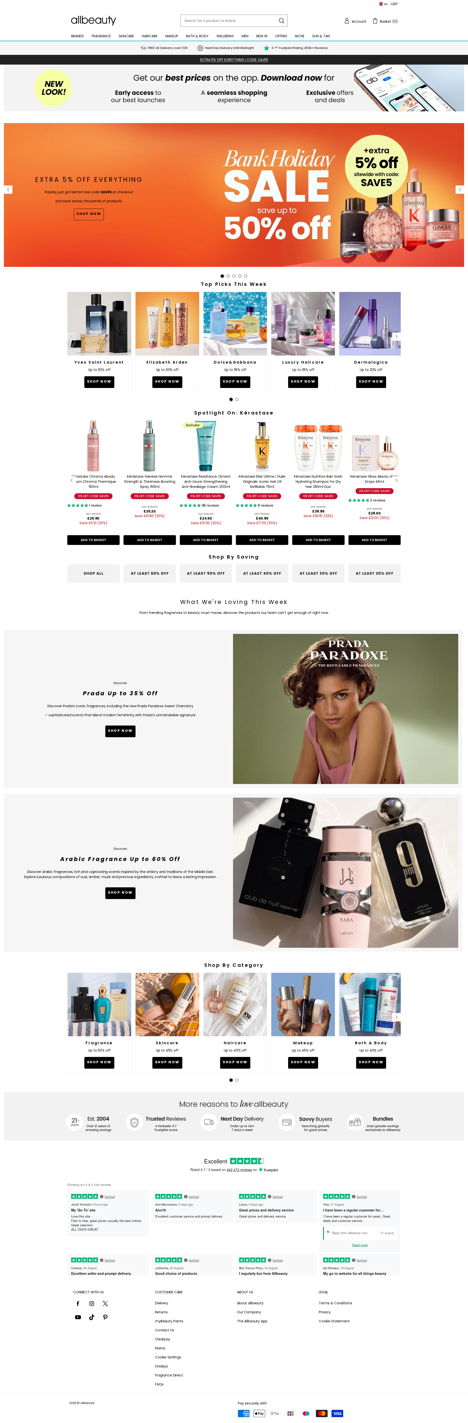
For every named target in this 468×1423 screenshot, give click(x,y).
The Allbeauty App (252, 1321)
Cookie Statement (334, 1321)
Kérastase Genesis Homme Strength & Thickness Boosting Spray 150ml (93, 481)
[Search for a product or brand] (281, 21)
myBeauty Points (169, 1321)
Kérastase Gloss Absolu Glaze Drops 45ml (318, 479)
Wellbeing (225, 36)
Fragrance (101, 36)
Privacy (325, 1312)
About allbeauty (250, 1303)
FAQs (159, 1384)
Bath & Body (197, 36)
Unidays (161, 1366)
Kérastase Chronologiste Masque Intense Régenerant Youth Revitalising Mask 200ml (375, 481)
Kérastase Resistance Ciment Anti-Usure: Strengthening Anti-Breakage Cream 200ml (149, 481)
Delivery (161, 1303)
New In (261, 36)
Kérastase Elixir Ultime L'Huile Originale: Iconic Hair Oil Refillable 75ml (206, 481)
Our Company (249, 1312)
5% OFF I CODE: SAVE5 (93, 496)
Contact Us (164, 1330)
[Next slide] (460, 189)
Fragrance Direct (169, 1375)
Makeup (171, 36)
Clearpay (162, 1339)
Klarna (160, 1348)
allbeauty (87, 1403)
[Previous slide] (8, 189)
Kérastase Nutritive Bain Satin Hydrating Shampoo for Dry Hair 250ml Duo (262, 481)
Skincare (126, 36)
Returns (161, 1312)
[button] (355, 21)
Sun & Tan (321, 36)
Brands (77, 36)
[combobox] (234, 21)
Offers (281, 36)
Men (245, 36)
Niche (299, 36)
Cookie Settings (168, 1357)
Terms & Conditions (335, 1303)
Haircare (149, 36)
